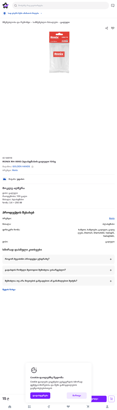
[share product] (106, 28)
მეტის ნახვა (9, 290)
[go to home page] (5, 5)
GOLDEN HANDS (21, 167)
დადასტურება (40, 396)
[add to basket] (111, 399)
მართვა (77, 396)
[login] (107, 407)
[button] (49, 406)
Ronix (15, 170)
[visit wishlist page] (68, 407)
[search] (15, 5)
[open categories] (29, 407)
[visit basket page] (88, 407)
